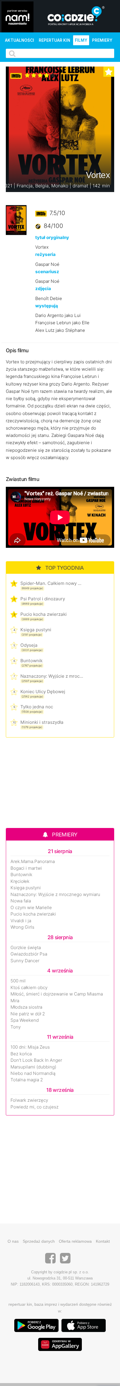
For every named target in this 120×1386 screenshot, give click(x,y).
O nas (13, 1241)
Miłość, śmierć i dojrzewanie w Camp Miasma (56, 994)
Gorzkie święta (25, 947)
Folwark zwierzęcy (29, 1100)
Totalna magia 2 (26, 1079)
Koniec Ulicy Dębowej (42, 691)
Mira (14, 1000)
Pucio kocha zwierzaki (43, 614)
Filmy (81, 40)
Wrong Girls (22, 927)
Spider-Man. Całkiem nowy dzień (51, 583)
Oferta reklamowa (75, 1241)
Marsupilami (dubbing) (33, 1067)
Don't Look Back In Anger (36, 1060)
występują (46, 305)
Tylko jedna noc (36, 706)
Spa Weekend (24, 1020)
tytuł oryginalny (52, 237)
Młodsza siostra (26, 1007)
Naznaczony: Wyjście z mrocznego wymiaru (51, 676)
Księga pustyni (35, 629)
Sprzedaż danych (39, 1241)
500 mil (18, 981)
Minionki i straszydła (41, 722)
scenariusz (47, 271)
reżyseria (45, 254)
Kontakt (103, 1241)
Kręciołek (19, 881)
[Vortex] (16, 219)
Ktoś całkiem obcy (28, 987)
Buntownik (31, 660)
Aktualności (19, 40)
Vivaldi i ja (20, 920)
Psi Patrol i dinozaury (42, 599)
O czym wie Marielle (31, 907)
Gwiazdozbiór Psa (28, 954)
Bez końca (21, 1054)
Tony (15, 1027)
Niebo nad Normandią (32, 1073)
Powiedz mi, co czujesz (34, 1107)
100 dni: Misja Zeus (30, 1047)
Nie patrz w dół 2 (27, 1014)
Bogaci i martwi (26, 868)
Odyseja (29, 645)
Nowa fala (20, 901)
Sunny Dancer (24, 960)
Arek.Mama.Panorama (32, 861)
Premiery (102, 40)
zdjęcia (43, 288)
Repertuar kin (54, 40)
